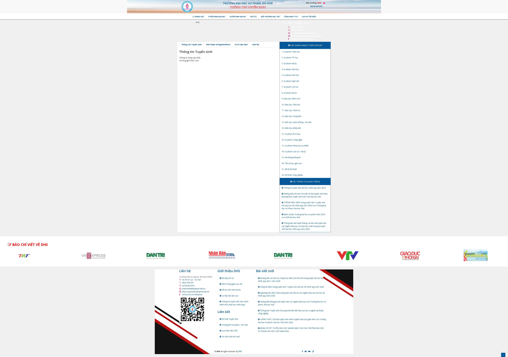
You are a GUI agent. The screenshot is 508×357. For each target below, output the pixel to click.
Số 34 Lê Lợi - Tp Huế (191, 279)
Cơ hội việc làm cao (229, 295)
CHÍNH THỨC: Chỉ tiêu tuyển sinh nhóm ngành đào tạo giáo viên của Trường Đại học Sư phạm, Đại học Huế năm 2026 (292, 320)
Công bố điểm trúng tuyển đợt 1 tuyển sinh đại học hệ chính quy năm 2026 (292, 287)
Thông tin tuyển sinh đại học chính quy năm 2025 (304, 188)
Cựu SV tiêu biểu (309, 16)
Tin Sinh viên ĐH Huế (230, 336)
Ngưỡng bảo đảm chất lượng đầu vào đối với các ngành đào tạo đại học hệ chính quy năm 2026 (291, 294)
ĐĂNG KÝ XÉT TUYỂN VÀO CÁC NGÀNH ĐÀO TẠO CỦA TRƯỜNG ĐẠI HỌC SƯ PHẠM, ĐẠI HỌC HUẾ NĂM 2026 (291, 329)
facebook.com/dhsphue (302, 39)
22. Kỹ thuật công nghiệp (292, 175)
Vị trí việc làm (241, 44)
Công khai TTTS (291, 16)
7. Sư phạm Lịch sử (290, 87)
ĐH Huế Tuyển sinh (229, 319)
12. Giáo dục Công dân (291, 116)
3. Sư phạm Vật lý (289, 63)
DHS (319, 3)
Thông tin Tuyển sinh (191, 44)
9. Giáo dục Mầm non (291, 98)
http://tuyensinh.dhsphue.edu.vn (307, 36)
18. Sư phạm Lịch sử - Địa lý (294, 151)
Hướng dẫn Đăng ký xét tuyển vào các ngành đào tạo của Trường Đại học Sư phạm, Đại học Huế (292, 303)
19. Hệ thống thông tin (291, 157)
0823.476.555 (297, 27)
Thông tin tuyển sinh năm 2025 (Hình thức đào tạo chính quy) (234, 303)
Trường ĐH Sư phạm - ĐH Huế (234, 325)
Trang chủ (199, 16)
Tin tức (253, 16)
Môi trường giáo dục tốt (231, 284)
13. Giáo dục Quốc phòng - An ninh (296, 122)
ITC (240, 351)
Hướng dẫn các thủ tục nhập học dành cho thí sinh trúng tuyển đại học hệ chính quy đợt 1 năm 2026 (290, 279)
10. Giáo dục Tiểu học (291, 104)
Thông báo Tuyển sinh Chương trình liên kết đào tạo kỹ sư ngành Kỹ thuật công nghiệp (290, 312)
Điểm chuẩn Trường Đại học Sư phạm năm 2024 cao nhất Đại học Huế (303, 216)
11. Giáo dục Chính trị (291, 110)
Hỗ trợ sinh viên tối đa (231, 289)
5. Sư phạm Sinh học (290, 75)
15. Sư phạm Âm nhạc (291, 134)
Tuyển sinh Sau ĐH (237, 16)
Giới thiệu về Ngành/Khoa (218, 44)
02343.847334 (297, 30)
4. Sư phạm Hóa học (290, 69)
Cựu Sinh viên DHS (229, 330)
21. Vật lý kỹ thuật (289, 169)
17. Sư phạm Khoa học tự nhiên (295, 145)
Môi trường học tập (270, 16)
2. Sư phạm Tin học (290, 57)
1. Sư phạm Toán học (291, 51)
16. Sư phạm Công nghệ (292, 139)
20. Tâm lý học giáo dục (292, 163)
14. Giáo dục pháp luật (291, 128)
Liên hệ (255, 44)
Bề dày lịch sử (227, 278)
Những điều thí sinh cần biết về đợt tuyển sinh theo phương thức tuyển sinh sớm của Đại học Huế (305, 195)
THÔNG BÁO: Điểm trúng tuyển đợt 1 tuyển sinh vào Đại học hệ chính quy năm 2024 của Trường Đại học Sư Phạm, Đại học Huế (304, 205)
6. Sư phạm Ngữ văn (290, 81)
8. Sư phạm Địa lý (289, 93)
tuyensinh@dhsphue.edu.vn (304, 33)
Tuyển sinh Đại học (216, 16)
